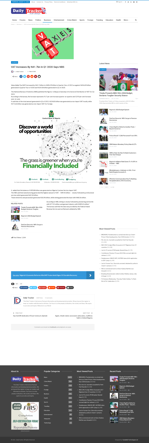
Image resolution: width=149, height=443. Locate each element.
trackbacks (53, 327)
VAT (21, 283)
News (30, 20)
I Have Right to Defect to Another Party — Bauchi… (128, 404)
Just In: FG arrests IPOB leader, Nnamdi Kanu (114, 250)
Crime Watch (72, 20)
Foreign (90, 20)
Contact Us (40, 2)
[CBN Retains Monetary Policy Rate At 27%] (103, 146)
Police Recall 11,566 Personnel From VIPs (123, 135)
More (126, 20)
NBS (17, 283)
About (33, 2)
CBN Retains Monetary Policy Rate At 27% (122, 144)
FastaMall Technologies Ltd (130, 440)
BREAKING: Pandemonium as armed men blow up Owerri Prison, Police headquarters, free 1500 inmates (92, 379)
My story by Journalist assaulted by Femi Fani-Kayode (117, 240)
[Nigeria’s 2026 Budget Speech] (15, 218)
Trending (99, 20)
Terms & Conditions (59, 2)
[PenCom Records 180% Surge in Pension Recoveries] (15, 227)
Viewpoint (47, 418)
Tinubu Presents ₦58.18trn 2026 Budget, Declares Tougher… (128, 378)
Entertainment (59, 20)
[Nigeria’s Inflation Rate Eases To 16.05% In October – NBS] (103, 164)
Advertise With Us (72, 2)
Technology (47, 423)
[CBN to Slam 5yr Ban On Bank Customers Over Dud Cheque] (103, 155)
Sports (82, 20)
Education (109, 20)
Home (14, 20)
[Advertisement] (101, 10)
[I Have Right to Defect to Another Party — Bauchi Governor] (103, 129)
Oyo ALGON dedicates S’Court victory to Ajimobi (30, 316)
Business (47, 20)
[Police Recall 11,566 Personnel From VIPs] (103, 138)
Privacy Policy (48, 2)
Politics (38, 20)
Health (118, 20)
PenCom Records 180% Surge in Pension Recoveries (127, 395)
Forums (22, 20)
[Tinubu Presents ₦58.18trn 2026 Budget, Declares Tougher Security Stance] (15, 209)
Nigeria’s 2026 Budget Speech (31, 216)
